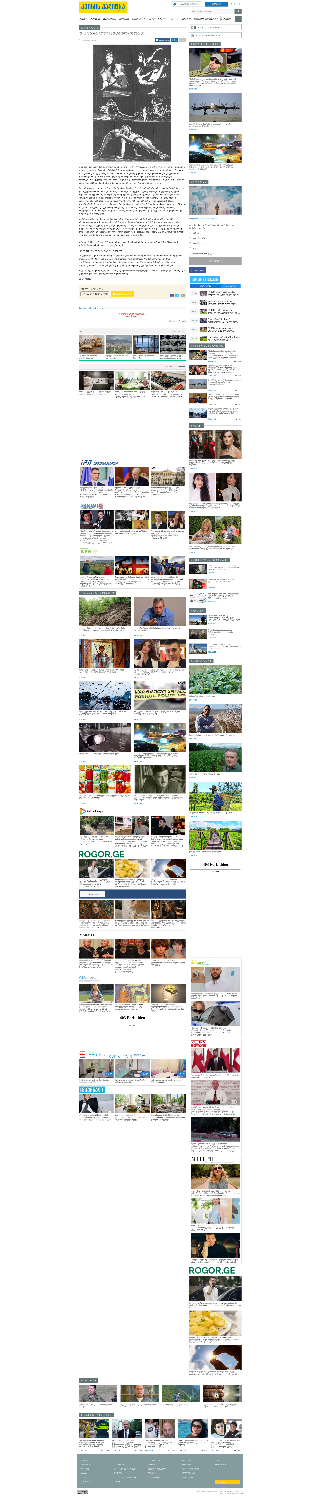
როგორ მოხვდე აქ (178, 331)
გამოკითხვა (199, 182)
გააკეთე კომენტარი (177, 321)
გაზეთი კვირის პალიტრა (208, 35)
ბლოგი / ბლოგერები (208, 27)
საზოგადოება (89, 27)
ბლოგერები (88, 1380)
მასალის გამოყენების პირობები (231, 1493)
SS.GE (82, 331)
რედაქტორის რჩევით (205, 44)
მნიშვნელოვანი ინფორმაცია (209, 560)
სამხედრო (197, 610)
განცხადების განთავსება (188, 4)
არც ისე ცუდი (199, 243)
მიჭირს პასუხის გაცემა (203, 253)
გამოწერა (216, 4)
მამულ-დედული (201, 661)
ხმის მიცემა (215, 261)
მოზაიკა (196, 425)
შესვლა (238, 4)
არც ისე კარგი (199, 238)
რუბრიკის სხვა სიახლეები (97, 593)
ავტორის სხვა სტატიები (97, 294)
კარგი (196, 233)
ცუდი (195, 248)
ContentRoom (175, 367)
